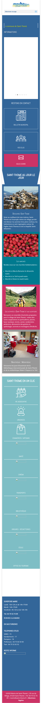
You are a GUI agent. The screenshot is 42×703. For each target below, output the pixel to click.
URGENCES (21, 420)
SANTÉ (21, 456)
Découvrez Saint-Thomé (21, 213)
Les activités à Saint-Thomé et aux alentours (21, 311)
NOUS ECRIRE (21, 164)
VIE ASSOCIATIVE (21, 401)
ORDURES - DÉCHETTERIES (21, 529)
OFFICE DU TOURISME (21, 566)
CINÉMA (21, 474)
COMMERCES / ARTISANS (21, 438)
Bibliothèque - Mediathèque (21, 362)
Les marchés (21, 261)
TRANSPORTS (20, 493)
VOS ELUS (21, 147)
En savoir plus (21, 77)
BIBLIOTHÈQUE (21, 511)
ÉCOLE (21, 547)
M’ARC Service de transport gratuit (21, 54)
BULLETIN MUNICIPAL (21, 125)
